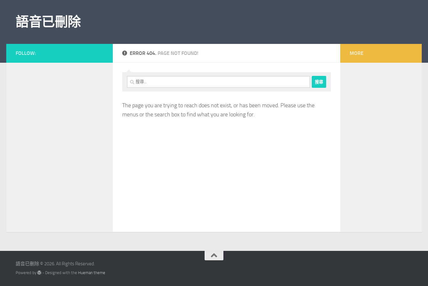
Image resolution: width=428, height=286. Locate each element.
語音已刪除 (48, 22)
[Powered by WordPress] (39, 273)
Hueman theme (91, 272)
